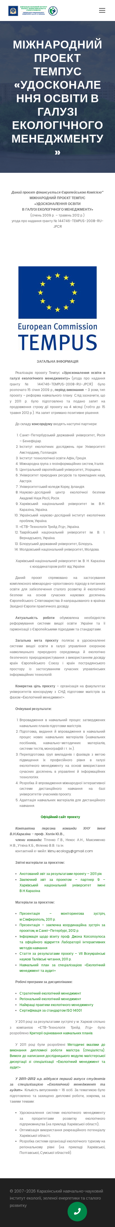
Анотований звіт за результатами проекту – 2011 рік (61, 873)
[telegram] (21, 1213)
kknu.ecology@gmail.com (70, 851)
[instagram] (31, 1213)
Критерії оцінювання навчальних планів (61, 1033)
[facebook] (12, 1213)
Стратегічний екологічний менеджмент (50, 993)
